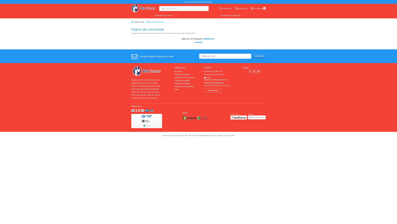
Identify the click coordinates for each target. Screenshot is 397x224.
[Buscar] (205, 8)
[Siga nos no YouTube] (254, 71)
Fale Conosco (213, 90)
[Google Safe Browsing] (202, 118)
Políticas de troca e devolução (185, 77)
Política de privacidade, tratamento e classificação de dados (184, 86)
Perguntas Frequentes (182, 74)
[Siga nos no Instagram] (259, 71)
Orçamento (178, 71)
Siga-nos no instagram (198, 39)
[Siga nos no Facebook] (250, 71)
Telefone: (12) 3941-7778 (213, 71)
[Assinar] (259, 56)
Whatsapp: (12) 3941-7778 (214, 74)
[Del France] (143, 8)
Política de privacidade (182, 80)
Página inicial (139, 22)
